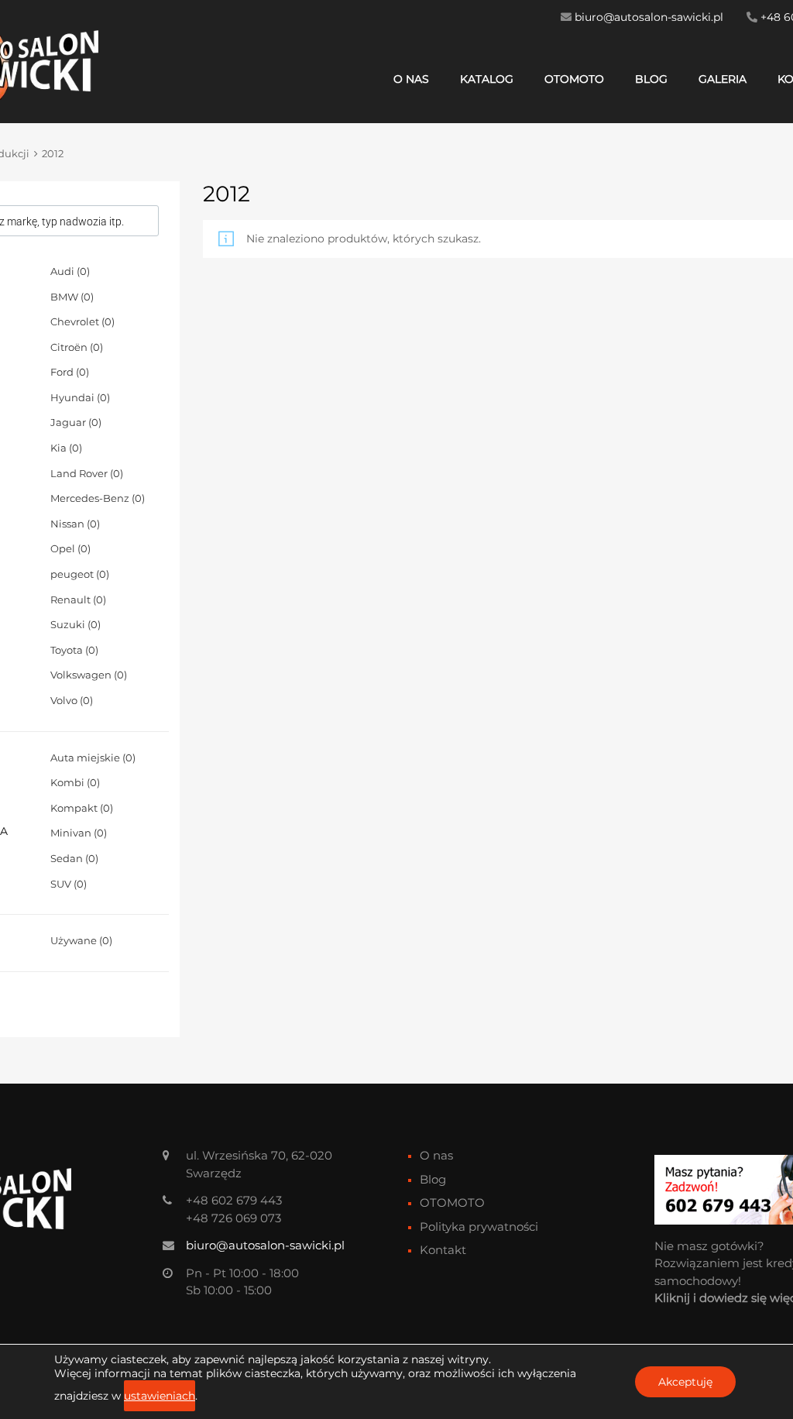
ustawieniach (159, 1396)
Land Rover (86, 473)
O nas (411, 79)
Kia (66, 448)
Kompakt (81, 808)
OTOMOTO (574, 79)
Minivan (78, 832)
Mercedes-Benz (97, 498)
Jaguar (75, 422)
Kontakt (443, 1249)
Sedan (74, 858)
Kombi (75, 782)
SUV (68, 884)
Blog (651, 79)
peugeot (79, 574)
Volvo (71, 700)
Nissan (75, 523)
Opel (70, 548)
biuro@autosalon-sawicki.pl (649, 17)
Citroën (76, 347)
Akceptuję (685, 1382)
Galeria (723, 79)
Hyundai (80, 397)
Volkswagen (88, 674)
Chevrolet (82, 321)
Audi (70, 271)
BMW (72, 296)
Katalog (486, 79)
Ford (69, 372)
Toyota (74, 650)
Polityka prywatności (479, 1226)
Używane (81, 940)
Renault (78, 599)
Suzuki (75, 624)
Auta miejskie (93, 757)
